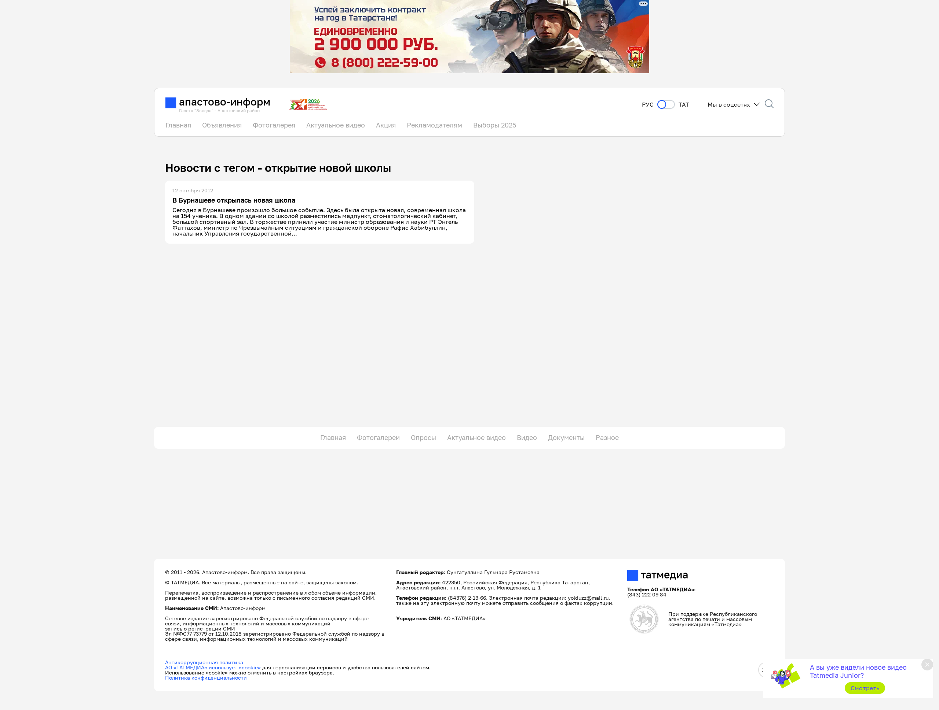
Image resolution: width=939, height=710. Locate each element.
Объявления (222, 125)
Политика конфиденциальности (206, 677)
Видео (527, 437)
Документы (566, 437)
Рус (648, 104)
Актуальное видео (335, 125)
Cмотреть (865, 688)
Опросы (423, 437)
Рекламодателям (434, 125)
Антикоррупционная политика (204, 662)
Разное (607, 437)
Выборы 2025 (494, 125)
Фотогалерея (274, 125)
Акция (386, 125)
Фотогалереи (378, 437)
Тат (684, 104)
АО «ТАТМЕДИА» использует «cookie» (213, 667)
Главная (178, 125)
